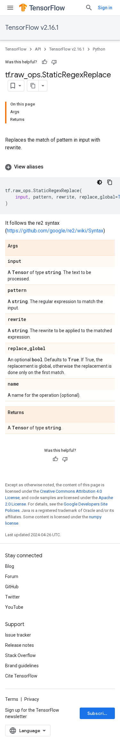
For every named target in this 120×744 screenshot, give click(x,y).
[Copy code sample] (110, 182)
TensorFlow (16, 49)
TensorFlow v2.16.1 (32, 28)
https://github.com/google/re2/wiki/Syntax (55, 231)
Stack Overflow (20, 655)
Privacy (31, 699)
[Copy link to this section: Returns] (30, 413)
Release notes (19, 645)
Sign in (105, 7)
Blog (9, 566)
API (38, 49)
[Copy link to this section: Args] (24, 246)
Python (99, 49)
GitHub (12, 586)
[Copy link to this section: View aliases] (50, 167)
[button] (60, 167)
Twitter (12, 596)
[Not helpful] (54, 62)
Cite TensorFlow (21, 675)
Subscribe (98, 713)
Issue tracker (18, 635)
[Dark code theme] (99, 182)
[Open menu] (10, 7)
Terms (11, 699)
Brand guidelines (22, 665)
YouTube (14, 607)
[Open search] (89, 8)
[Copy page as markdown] (33, 85)
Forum (11, 576)
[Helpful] (44, 62)
